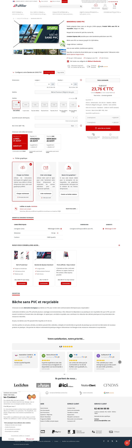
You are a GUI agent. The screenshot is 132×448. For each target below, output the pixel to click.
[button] (64, 46)
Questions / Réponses (46, 414)
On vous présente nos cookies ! (12, 429)
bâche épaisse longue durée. (75, 54)
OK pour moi (30, 439)
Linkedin (116, 441)
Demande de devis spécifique (102, 416)
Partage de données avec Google (13, 425)
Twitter (112, 441)
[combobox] (60, 6)
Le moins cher (49, 72)
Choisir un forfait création (69, 194)
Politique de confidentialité (43, 441)
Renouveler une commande (74, 419)
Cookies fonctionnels (10, 427)
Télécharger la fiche (54, 229)
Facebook (104, 441)
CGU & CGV (18, 441)
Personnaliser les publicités (11, 431)
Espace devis (70, 414)
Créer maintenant (45, 193)
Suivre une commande (73, 410)
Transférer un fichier (72, 412)
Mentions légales (29, 441)
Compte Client (71, 408)
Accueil (13, 18)
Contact (96, 419)
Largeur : (37, 80)
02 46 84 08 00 (113, 2)
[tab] (23, 218)
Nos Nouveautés (44, 410)
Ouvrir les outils (72, 209)
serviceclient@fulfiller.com (102, 420)
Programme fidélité (45, 419)
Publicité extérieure (22, 18)
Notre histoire (44, 408)
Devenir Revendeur (45, 417)
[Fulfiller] (19, 6)
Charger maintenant (23, 193)
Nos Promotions (44, 412)
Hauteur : (60, 80)
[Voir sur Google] (16, 356)
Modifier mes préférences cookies (70, 441)
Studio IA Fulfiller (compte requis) (49, 421)
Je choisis (11, 439)
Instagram (108, 441)
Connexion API (71, 421)
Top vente (60, 72)
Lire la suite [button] (18, 365)
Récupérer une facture (73, 417)
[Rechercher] (81, 6)
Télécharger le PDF (110, 229)
